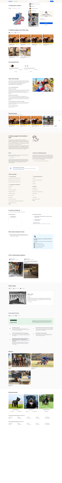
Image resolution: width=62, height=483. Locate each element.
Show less (20, 84)
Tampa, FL (28, 423)
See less (34, 200)
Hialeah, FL (10, 424)
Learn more (15, 71)
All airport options (37, 217)
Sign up (52, 1)
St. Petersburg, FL (47, 423)
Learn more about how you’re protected (18, 169)
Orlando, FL (37, 423)
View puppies (12, 411)
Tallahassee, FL (20, 424)
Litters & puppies (14, 8)
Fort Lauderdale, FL (47, 424)
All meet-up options (37, 220)
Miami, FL (19, 423)
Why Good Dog (16, 1)
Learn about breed (19, 411)
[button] (18, 19)
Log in (48, 1)
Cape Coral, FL (38, 424)
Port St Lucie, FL (29, 424)
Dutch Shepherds (45, 15)
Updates (19, 8)
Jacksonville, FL (11, 423)
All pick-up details (13, 217)
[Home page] (10, 1)
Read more (10, 93)
